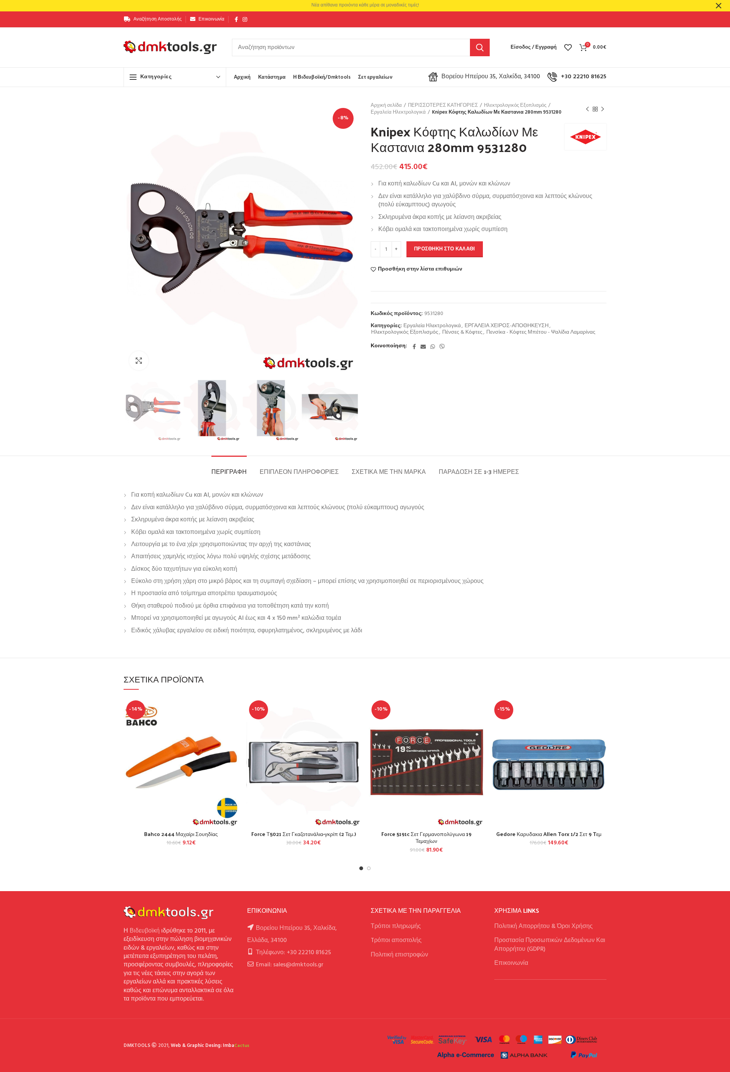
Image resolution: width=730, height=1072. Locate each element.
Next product (602, 109)
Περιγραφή (229, 471)
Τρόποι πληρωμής (396, 926)
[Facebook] (236, 19)
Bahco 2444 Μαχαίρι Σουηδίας (181, 834)
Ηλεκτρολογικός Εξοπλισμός (515, 105)
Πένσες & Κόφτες (462, 332)
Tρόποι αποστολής (396, 940)
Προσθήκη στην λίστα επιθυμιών (420, 269)
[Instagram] (244, 19)
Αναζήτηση (480, 47)
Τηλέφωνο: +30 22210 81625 (293, 953)
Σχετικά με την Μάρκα (389, 471)
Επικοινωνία (511, 963)
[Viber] (442, 347)
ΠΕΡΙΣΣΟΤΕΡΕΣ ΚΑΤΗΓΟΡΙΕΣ (443, 105)
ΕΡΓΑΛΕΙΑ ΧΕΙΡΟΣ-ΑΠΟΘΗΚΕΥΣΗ (507, 326)
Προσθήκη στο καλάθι (444, 249)
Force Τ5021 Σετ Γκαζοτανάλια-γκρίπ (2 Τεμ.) (303, 834)
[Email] (423, 347)
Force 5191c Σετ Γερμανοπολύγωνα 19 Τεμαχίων (426, 837)
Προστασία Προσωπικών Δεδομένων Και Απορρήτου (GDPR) (549, 945)
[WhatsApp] (432, 347)
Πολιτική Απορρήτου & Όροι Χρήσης (543, 926)
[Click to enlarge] (138, 360)
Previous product (587, 109)
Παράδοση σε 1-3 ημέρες (479, 471)
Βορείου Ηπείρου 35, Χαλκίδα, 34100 (490, 77)
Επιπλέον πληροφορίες (299, 471)
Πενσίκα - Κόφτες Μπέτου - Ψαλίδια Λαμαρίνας (540, 332)
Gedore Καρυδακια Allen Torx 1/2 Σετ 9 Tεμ (548, 834)
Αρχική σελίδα (386, 105)
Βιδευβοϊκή (145, 931)
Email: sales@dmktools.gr (290, 965)
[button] (233, 727)
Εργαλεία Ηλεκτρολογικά (398, 112)
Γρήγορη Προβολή (233, 744)
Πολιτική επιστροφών (399, 955)
